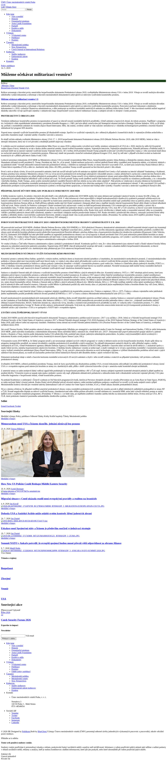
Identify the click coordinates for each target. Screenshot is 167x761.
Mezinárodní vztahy (19, 678)
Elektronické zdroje (19, 56)
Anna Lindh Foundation (21, 23)
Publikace (15, 38)
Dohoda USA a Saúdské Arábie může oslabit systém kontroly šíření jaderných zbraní (46, 513)
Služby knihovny (18, 54)
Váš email (30, 636)
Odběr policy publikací (20, 671)
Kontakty (10, 61)
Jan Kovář (14, 504)
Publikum (26, 731)
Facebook (10, 406)
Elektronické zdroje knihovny (23, 688)
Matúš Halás (15, 548)
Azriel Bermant (17, 489)
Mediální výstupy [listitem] (8, 418)
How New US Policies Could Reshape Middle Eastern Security (34, 483)
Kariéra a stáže (17, 28)
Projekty (14, 40)
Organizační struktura (20, 21)
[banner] (18, 2)
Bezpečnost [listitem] (6, 88)
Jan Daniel (15, 518)
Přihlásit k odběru (8, 639)
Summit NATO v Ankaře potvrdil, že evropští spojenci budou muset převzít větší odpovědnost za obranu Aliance (61, 543)
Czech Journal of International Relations (27, 49)
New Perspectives (18, 47)
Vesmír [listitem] (22, 88)
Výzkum (9, 33)
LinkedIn (15, 722)
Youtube (14, 713)
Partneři (14, 26)
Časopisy (10, 42)
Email (3, 406)
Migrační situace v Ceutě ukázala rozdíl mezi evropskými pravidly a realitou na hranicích (49, 498)
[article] (7, 85)
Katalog (14, 59)
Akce (14, 7)
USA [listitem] (27, 88)
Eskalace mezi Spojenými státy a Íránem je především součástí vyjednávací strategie (45, 528)
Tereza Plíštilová (18, 429)
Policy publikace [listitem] (8, 66)
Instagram (15, 720)
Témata (8, 7)
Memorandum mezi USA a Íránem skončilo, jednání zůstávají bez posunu (40, 423)
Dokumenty (16, 30)
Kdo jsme (10, 14)
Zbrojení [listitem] (15, 88)
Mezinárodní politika (20, 45)
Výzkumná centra (18, 35)
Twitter (18, 406)
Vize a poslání (17, 16)
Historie (14, 19)
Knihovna (10, 52)
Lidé (3, 7)
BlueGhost (42, 731)
